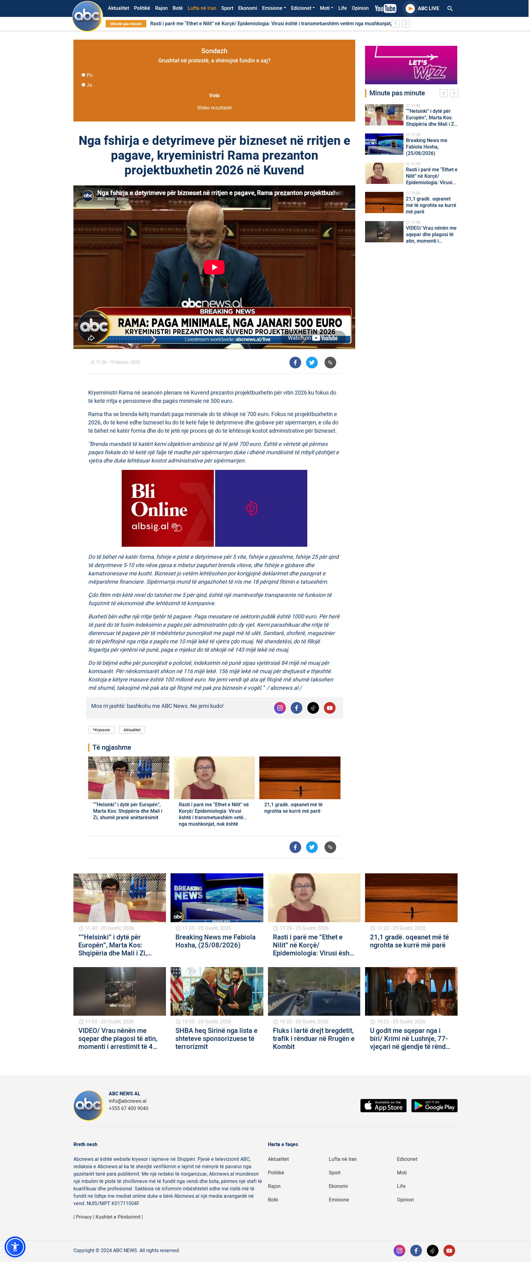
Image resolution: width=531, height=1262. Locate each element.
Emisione (272, 8)
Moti (325, 8)
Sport (227, 8)
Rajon (161, 8)
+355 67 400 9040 (128, 1108)
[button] (15, 1247)
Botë (178, 8)
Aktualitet (118, 8)
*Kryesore (101, 730)
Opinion (360, 8)
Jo (89, 85)
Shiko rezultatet (214, 108)
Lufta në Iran (202, 8)
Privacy (84, 1217)
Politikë (142, 8)
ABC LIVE (428, 8)
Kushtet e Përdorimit (118, 1217)
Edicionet (301, 8)
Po (89, 75)
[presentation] (445, 94)
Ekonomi (247, 8)
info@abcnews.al (128, 1101)
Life (342, 8)
